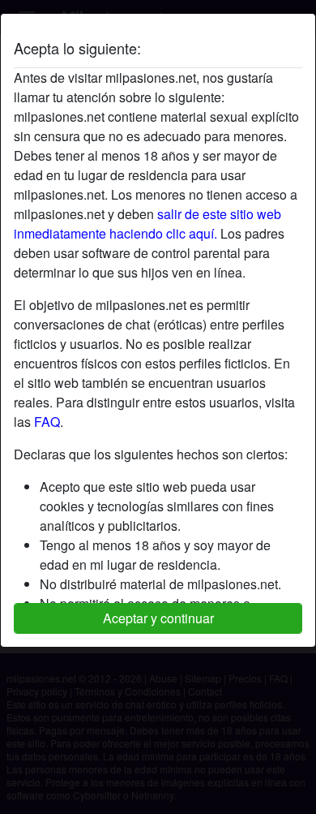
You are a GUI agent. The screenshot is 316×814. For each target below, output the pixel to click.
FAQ (47, 421)
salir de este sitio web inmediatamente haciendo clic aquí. (147, 224)
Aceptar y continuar (158, 618)
